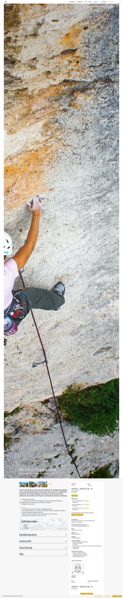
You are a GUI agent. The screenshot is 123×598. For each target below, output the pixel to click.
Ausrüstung (25, 547)
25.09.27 (74, 508)
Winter (113, 6)
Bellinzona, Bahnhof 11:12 (75, 534)
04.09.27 (74, 504)
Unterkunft (25, 541)
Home (6, 5)
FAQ (85, 1)
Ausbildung (96, 6)
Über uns (96, 1)
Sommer (86, 6)
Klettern (105, 6)
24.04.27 (74, 500)
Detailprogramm (28, 534)
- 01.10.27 (78, 508)
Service (90, 1)
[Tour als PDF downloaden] (89, 583)
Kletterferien (14, 5)
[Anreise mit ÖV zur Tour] (77, 532)
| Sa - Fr (82, 500)
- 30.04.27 (78, 500)
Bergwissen (80, 1)
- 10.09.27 (78, 504)
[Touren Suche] (108, 1)
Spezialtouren (72, 1)
